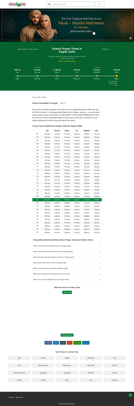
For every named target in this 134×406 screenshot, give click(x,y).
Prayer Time (17, 4)
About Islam (19, 397)
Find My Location (67, 335)
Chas (90, 380)
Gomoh (114, 365)
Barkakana (90, 358)
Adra (19, 365)
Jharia (67, 380)
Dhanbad (115, 380)
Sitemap (11, 397)
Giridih (43, 380)
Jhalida (67, 358)
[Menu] (49, 4)
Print (64, 103)
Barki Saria (90, 365)
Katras (19, 380)
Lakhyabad (43, 373)
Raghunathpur (43, 365)
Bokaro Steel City (19, 373)
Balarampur (67, 365)
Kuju (114, 358)
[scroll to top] (130, 395)
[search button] (99, 4)
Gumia (114, 373)
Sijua (19, 358)
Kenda (43, 358)
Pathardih (91, 373)
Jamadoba (67, 373)
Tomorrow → (106, 49)
